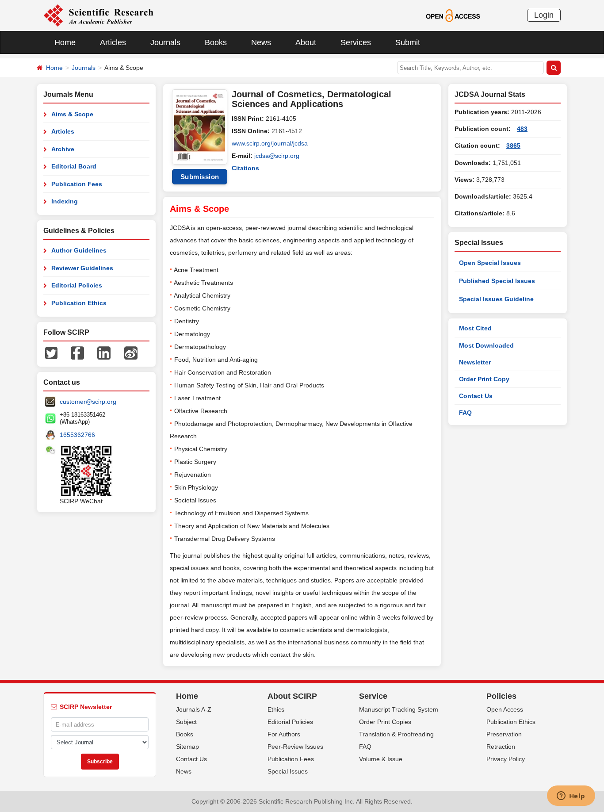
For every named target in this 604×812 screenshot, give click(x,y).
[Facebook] (77, 352)
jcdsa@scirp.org (276, 155)
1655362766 (77, 434)
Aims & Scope (72, 114)
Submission (199, 176)
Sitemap (187, 746)
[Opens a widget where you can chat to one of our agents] (571, 796)
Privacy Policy (505, 758)
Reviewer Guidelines (82, 268)
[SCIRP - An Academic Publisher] (98, 15)
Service (373, 696)
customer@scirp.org (88, 401)
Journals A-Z (193, 709)
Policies (501, 696)
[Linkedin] (104, 352)
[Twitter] (51, 352)
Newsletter (475, 362)
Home (65, 42)
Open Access (504, 709)
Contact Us (476, 395)
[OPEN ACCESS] (453, 15)
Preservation (504, 734)
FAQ (465, 412)
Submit (407, 42)
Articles (113, 42)
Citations (245, 168)
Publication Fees (76, 184)
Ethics (276, 709)
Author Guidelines (79, 250)
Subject (186, 721)
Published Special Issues (497, 280)
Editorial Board (73, 166)
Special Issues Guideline (496, 299)
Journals (165, 42)
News (261, 42)
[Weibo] (131, 352)
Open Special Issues (490, 262)
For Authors (284, 734)
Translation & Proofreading (396, 734)
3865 (513, 145)
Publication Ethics (79, 302)
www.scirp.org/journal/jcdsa (270, 143)
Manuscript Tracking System (398, 709)
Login (544, 15)
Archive (62, 149)
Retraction (500, 746)
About (305, 42)
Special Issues (288, 771)
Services (355, 42)
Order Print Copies (385, 721)
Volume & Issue (380, 758)
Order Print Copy (484, 379)
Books (216, 42)
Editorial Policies (76, 285)
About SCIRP (292, 696)
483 (522, 128)
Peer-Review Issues (295, 746)
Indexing (64, 201)
